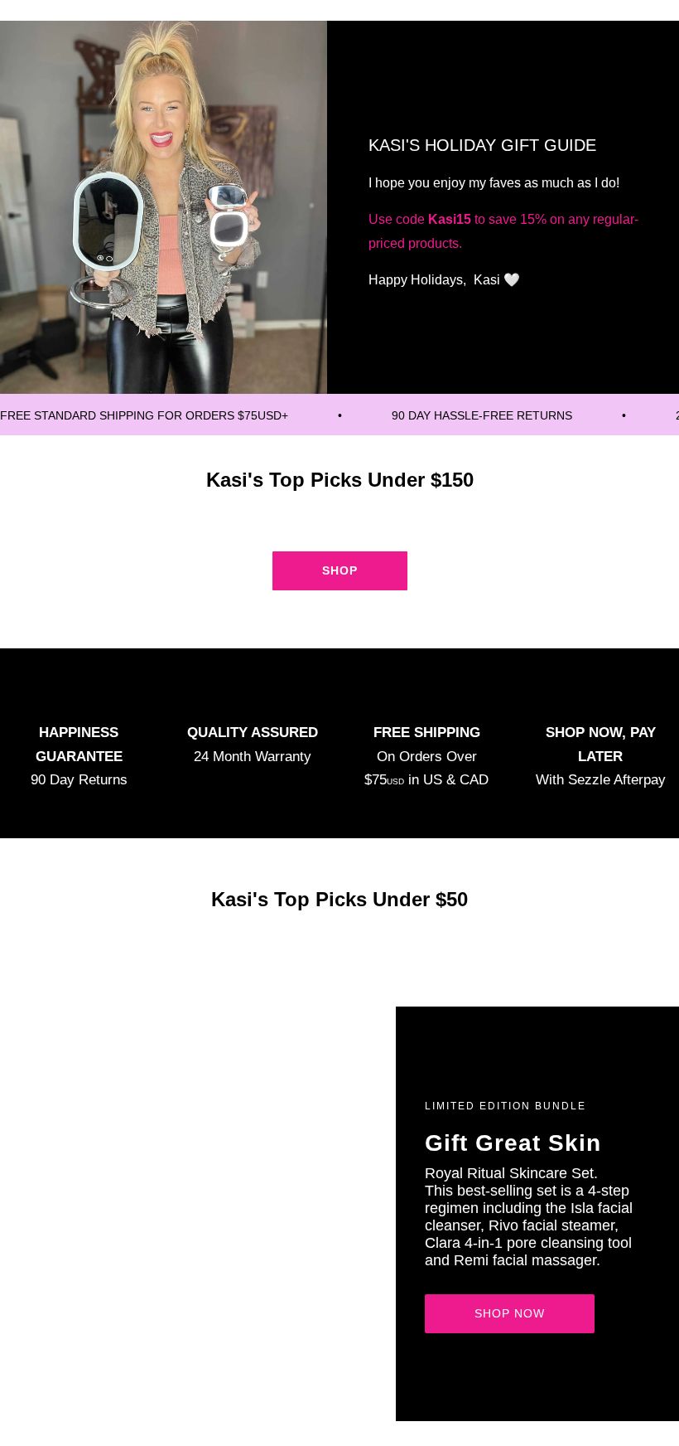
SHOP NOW (509, 1313)
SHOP (340, 570)
